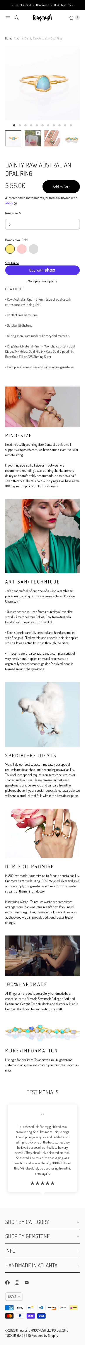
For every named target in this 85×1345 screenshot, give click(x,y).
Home (8, 38)
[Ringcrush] (42, 17)
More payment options (43, 281)
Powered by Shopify (45, 1335)
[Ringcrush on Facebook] (10, 1282)
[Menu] (7, 17)
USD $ (12, 1296)
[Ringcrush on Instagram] (19, 1282)
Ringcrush (22, 1330)
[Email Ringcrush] (29, 1282)
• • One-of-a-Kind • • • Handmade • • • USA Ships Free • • (43, 5)
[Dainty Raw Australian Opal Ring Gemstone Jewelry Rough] (42, 83)
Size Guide (12, 263)
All (18, 38)
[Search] (16, 17)
